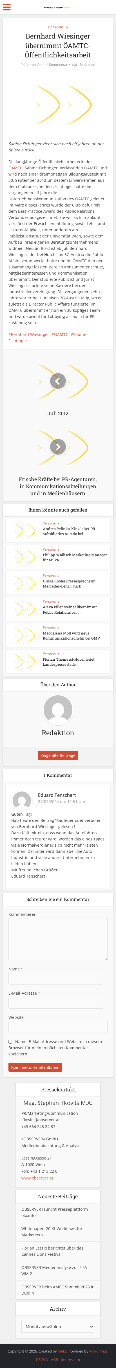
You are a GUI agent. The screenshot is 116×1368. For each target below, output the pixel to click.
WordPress (98, 1351)
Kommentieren (22, 914)
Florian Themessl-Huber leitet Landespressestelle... (69, 662)
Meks (62, 1351)
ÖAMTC (15, 168)
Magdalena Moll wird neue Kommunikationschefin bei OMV (71, 636)
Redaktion (87, 64)
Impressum (70, 1359)
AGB (54, 1359)
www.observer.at (37, 1178)
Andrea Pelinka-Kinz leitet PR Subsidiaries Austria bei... (69, 531)
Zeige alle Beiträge (58, 755)
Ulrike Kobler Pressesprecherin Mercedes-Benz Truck (69, 583)
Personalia (58, 27)
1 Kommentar (57, 64)
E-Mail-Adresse (24, 993)
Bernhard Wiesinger (30, 334)
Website (16, 1017)
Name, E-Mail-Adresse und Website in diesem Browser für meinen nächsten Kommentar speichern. (55, 1048)
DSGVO (42, 1359)
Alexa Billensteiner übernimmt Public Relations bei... (70, 609)
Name (15, 969)
